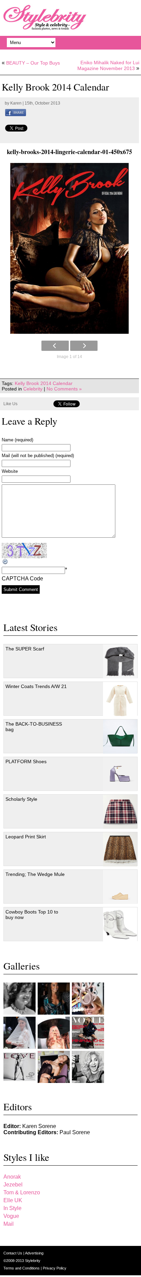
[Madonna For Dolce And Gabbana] (88, 1067)
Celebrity (32, 389)
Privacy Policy (54, 1268)
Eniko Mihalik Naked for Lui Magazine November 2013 (108, 65)
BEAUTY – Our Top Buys (33, 63)
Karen (16, 103)
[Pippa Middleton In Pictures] (54, 999)
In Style (12, 1208)
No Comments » (64, 389)
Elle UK (12, 1200)
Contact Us (13, 1253)
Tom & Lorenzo (21, 1192)
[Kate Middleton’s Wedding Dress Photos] (19, 1033)
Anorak (12, 1177)
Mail (8, 1224)
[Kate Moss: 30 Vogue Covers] (88, 1033)
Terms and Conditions (22, 1268)
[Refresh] (5, 562)
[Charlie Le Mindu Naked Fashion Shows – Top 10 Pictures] (54, 1033)
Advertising (34, 1253)
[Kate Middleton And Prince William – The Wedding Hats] (88, 999)
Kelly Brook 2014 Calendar (44, 383)
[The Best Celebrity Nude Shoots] (19, 1067)
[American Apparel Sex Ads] (54, 1067)
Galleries (21, 965)
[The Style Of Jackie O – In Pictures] (19, 999)
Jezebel (13, 1184)
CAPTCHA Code (22, 578)
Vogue (11, 1216)
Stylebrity (32, 1261)
